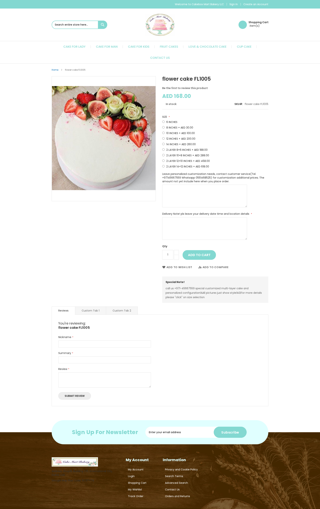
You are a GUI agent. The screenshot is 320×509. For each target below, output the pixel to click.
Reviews (63, 310)
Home (55, 69)
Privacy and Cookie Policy (181, 469)
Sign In (233, 4)
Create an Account (255, 4)
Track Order (135, 496)
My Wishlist (135, 489)
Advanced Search (176, 483)
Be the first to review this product (185, 88)
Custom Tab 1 (90, 310)
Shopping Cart (137, 483)
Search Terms (174, 476)
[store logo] (160, 25)
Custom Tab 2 (122, 310)
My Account (136, 469)
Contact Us (172, 489)
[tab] (63, 311)
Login (131, 476)
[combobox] (79, 25)
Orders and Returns (177, 496)
